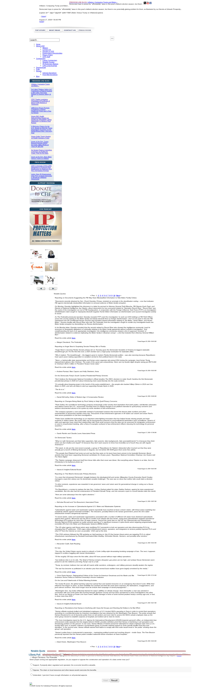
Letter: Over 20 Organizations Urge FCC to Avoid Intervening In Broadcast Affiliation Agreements (41, 176)
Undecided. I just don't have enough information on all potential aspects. (60, 675)
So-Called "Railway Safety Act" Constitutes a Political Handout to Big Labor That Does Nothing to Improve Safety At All (41, 93)
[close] (41, 21)
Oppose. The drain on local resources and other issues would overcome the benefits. (65, 670)
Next (118, 295)
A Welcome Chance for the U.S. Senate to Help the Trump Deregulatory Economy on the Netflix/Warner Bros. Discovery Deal (41, 130)
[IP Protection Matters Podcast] (46, 244)
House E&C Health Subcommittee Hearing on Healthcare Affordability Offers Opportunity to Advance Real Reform (41, 120)
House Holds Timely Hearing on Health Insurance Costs (41, 137)
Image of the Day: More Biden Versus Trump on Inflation (41, 157)
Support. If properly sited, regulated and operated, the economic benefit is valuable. (64, 665)
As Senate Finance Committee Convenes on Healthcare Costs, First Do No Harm (41, 151)
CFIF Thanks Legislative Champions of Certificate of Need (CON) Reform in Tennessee (40, 102)
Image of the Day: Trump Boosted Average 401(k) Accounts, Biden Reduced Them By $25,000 (40, 144)
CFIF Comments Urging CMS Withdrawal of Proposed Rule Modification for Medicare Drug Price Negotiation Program (41, 168)
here (73, 338)
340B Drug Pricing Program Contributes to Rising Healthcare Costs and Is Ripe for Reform (41, 110)
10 (114, 295)
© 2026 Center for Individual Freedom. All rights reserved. (51, 686)
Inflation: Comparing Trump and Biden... (93, 2)
